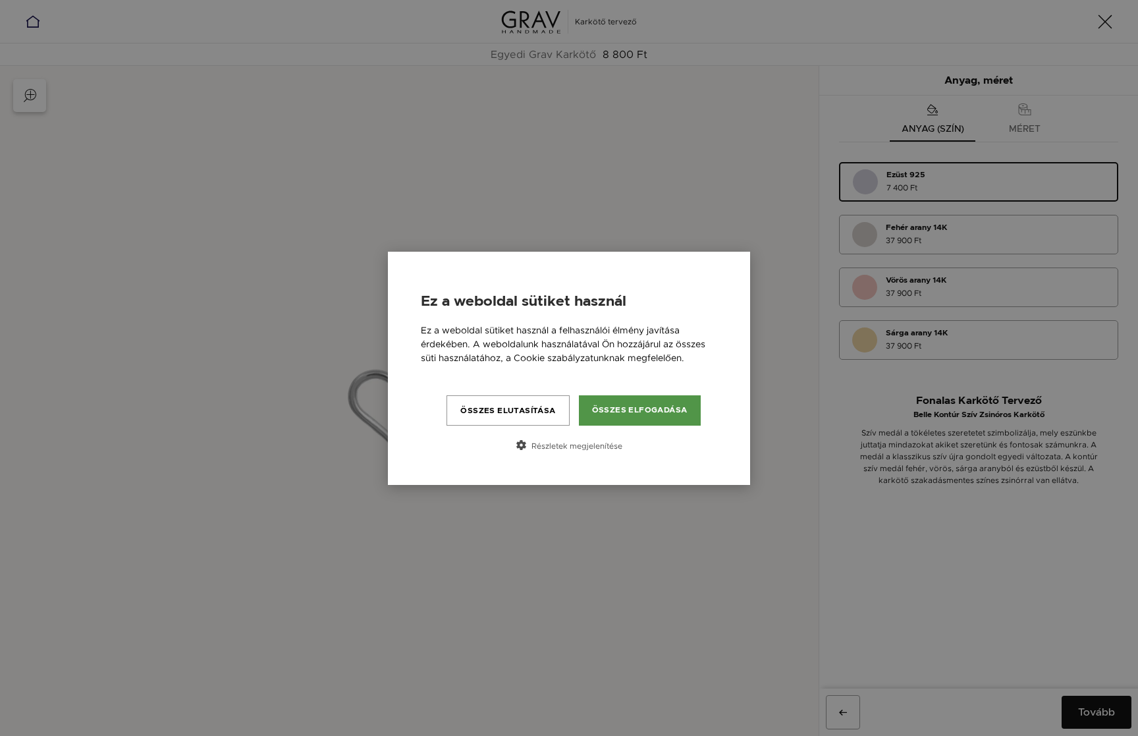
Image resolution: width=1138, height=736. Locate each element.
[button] (569, 445)
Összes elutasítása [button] (507, 410)
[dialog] (569, 368)
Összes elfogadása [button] (640, 410)
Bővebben (443, 372)
